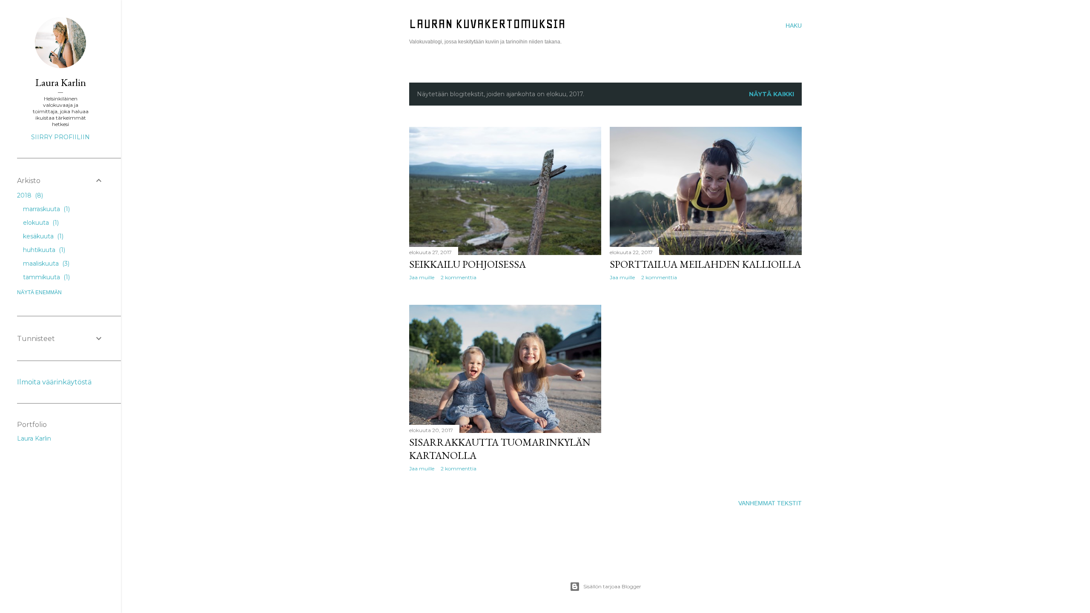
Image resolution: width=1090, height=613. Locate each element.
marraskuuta (45, 209)
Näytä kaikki (771, 94)
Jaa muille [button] (421, 277)
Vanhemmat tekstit (770, 503)
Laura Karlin (60, 82)
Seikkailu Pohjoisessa (467, 264)
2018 (29, 195)
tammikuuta (45, 277)
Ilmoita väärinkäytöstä (54, 382)
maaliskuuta (45, 263)
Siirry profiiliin (60, 137)
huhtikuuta (43, 250)
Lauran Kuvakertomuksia (487, 24)
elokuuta (40, 222)
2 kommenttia (458, 277)
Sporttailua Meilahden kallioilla (705, 264)
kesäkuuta (42, 236)
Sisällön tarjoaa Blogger (612, 586)
